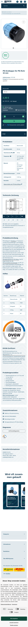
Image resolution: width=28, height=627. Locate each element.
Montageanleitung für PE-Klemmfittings (14, 422)
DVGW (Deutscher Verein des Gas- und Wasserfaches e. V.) (12, 353)
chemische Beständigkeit (10, 416)
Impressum (14, 604)
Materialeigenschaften (9, 419)
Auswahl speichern (14, 622)
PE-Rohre (13, 241)
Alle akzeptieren (14, 618)
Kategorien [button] (6, 534)
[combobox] (14, 91)
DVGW (18, 173)
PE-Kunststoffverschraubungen (10, 262)
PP (17, 163)
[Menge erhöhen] (23, 116)
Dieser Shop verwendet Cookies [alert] (14, 581)
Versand (15, 101)
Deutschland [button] (5, 110)
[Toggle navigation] (25, 134)
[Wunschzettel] (21, 1)
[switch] (4, 609)
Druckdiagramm (14, 431)
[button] (17, 1)
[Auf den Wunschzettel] (23, 22)
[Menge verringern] (5, 116)
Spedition (8, 573)
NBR (18, 170)
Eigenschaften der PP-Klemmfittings (12, 184)
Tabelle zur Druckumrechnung (11, 413)
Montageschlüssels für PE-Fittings (11, 259)
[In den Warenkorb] (2, 18)
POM (20, 166)
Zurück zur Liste (6, 12)
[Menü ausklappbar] (2, 1)
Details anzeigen (14, 625)
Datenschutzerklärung (6, 604)
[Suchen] (24, 6)
